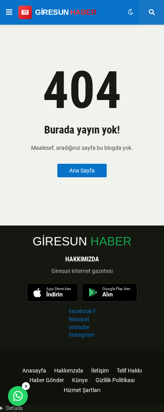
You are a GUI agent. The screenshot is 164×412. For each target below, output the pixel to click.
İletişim (100, 370)
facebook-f (82, 311)
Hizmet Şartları (82, 390)
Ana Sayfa (82, 170)
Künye (80, 380)
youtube (79, 327)
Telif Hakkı (129, 370)
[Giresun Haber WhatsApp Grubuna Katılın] (18, 396)
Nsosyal (79, 319)
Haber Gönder (46, 380)
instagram (81, 335)
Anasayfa (34, 370)
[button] (9, 12)
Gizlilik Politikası (115, 380)
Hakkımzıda (68, 370)
